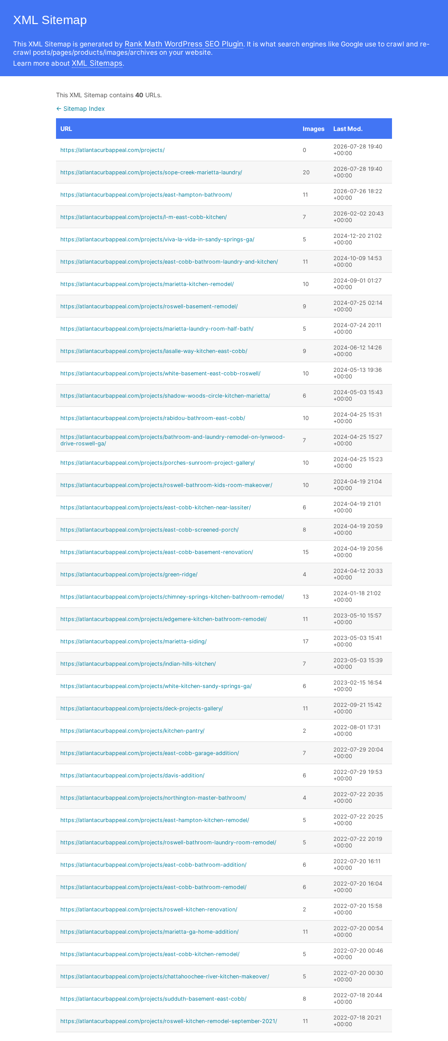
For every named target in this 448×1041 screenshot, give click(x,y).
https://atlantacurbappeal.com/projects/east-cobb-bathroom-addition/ (153, 864)
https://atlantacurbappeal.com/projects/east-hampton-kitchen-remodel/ (154, 820)
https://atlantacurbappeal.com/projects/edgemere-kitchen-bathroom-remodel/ (163, 619)
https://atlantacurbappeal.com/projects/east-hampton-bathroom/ (146, 194)
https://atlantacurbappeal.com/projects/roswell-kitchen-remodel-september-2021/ (168, 1021)
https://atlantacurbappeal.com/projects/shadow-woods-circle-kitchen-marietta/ (165, 395)
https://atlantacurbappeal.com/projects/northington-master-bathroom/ (153, 797)
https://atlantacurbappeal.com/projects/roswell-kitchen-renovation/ (148, 909)
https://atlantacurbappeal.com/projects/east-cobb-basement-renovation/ (156, 552)
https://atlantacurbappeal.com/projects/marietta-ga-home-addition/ (149, 931)
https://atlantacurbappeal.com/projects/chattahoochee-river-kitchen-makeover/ (164, 976)
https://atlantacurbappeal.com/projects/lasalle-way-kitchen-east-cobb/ (153, 351)
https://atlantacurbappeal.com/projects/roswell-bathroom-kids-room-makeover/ (166, 485)
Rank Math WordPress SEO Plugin (184, 43)
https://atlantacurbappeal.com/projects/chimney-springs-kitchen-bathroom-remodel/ (172, 596)
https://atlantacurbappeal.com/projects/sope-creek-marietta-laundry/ (151, 172)
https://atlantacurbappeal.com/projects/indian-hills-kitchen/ (138, 663)
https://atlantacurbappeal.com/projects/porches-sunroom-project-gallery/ (157, 462)
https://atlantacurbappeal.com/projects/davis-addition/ (132, 775)
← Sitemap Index (80, 108)
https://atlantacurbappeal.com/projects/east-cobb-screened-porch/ (149, 529)
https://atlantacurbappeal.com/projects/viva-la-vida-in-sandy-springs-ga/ (157, 239)
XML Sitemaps (97, 63)
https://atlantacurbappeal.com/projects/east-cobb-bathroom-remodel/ (153, 887)
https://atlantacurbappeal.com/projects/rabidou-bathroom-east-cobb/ (152, 418)
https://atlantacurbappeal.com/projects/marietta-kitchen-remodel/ (147, 284)
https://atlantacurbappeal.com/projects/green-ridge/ (128, 574)
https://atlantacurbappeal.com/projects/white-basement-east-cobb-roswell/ (160, 373)
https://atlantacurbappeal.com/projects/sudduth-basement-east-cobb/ (153, 998)
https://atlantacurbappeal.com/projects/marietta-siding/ (133, 641)
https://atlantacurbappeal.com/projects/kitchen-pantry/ (132, 730)
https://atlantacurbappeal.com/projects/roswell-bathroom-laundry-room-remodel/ (168, 842)
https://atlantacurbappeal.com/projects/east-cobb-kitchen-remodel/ (149, 954)
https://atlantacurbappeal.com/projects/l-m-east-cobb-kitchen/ (143, 217)
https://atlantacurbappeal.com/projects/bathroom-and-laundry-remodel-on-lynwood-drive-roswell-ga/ (172, 440)
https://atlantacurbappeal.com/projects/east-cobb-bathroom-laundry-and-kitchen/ (169, 261)
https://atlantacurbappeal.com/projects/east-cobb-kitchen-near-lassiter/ (155, 507)
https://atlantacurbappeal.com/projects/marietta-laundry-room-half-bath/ (156, 328)
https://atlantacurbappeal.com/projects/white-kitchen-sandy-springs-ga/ (156, 686)
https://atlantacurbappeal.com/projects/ (112, 150)
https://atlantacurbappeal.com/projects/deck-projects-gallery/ (141, 708)
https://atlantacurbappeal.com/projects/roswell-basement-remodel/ (149, 306)
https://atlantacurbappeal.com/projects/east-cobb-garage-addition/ (149, 753)
